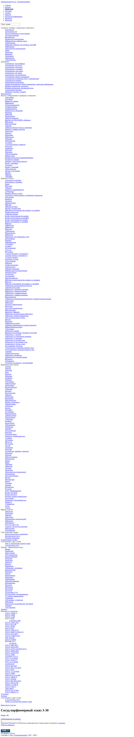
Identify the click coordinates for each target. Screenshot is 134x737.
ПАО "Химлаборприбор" (19, 735)
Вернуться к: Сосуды (8, 705)
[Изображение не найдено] (11, 719)
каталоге (62, 723)
